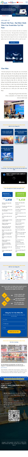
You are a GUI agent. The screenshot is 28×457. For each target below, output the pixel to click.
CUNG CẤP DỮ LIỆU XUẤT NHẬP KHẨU (7, 132)
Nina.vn (14, 445)
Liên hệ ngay (7, 254)
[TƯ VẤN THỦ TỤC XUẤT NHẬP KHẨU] (7, 156)
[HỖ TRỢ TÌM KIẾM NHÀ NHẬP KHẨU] (21, 139)
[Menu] (27, 2)
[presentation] (2, 10)
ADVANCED (20, 194)
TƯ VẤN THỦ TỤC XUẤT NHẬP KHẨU (7, 149)
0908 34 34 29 (9, 399)
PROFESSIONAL (7, 194)
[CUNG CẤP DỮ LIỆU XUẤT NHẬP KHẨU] (7, 139)
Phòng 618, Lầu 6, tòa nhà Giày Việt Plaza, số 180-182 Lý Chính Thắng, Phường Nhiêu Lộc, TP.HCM (15, 395)
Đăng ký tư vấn (14, 331)
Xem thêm (13, 42)
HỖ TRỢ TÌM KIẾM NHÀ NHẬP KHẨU (21, 132)
